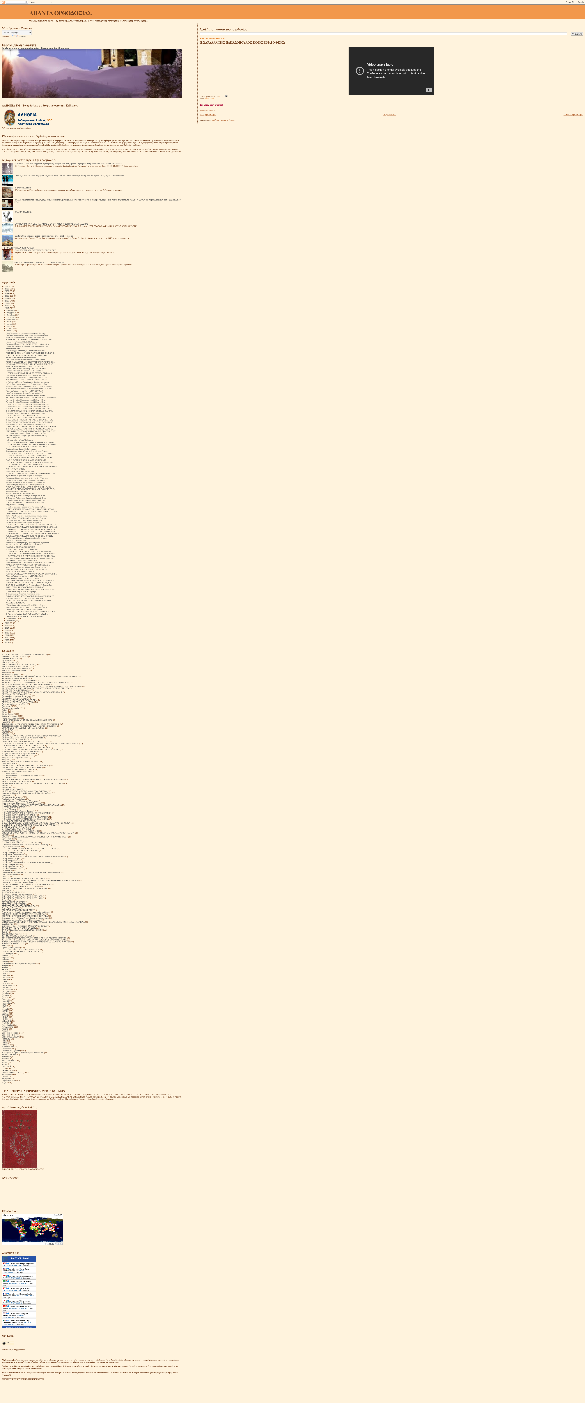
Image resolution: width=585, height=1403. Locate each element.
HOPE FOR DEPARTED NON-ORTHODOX (22, 578)
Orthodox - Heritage (10, 1033)
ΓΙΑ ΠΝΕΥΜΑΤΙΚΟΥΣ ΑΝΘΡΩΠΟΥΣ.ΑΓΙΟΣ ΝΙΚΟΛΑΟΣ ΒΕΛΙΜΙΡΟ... (31, 444)
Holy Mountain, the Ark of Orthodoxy (19, 440)
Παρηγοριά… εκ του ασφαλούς (17, 540)
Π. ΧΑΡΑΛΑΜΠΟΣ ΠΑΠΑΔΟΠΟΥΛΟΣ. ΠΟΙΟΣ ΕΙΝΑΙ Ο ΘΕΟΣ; (242, 42)
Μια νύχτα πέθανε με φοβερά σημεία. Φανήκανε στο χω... (27, 569)
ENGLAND (6, 991)
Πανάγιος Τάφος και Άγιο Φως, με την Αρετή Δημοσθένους (27, 335)
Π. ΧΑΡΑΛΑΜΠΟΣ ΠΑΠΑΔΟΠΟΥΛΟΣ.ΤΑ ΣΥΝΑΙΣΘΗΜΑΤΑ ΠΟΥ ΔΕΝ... (32, 511)
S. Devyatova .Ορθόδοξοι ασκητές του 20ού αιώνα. (23, 1053)
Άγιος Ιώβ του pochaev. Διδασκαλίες (17, 668)
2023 (7, 293)
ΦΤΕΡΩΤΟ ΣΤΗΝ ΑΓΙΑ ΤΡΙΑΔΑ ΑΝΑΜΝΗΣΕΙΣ (20, 950)
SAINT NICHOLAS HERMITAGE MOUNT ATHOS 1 (25, 616)
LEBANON (6, 1021)
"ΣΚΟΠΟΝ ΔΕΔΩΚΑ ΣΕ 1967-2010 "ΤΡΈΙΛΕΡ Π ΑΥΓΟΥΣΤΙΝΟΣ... (30, 362)
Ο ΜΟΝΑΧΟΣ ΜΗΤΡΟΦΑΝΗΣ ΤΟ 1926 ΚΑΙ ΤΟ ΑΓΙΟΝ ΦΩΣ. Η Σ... (31, 612)
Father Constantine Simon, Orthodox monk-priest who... (26, 482)
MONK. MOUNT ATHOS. (15, 469)
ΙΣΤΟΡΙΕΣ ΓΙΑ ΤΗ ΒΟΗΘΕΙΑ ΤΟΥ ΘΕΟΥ (18, 769)
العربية (4, 1083)
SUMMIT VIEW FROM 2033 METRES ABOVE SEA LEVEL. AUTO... (31, 589)
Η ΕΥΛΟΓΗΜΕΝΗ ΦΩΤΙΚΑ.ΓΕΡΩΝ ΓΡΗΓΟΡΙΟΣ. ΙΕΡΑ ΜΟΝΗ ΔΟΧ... (31, 554)
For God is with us (13, 438)
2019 (7, 303)
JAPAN (5, 1015)
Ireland (5, 1009)
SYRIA (4, 1063)
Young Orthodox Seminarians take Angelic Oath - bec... (26, 500)
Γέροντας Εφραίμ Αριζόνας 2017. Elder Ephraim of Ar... (26, 485)
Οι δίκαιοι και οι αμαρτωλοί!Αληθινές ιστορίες (20, 831)
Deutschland (7, 985)
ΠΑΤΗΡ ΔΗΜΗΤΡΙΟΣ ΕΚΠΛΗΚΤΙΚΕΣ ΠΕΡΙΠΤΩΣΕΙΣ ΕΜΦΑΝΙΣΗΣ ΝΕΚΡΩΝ (33, 857)
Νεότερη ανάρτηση (208, 114)
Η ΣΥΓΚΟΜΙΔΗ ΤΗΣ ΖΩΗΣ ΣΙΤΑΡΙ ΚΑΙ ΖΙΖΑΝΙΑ (21, 752)
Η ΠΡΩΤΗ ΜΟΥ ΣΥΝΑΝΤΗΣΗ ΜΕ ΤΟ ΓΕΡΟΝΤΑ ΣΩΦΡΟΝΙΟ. (29, 373)
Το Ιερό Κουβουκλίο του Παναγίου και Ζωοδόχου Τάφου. (27, 516)
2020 (7, 301)
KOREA (5, 1019)
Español (5, 993)
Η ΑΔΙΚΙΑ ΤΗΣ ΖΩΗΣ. (23, 212)
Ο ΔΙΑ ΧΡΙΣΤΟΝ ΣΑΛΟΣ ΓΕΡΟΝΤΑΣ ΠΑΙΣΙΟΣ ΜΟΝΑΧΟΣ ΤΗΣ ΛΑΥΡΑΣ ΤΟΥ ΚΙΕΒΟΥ (36, 823)
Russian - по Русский (11, 1051)
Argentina (6, 958)
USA (4, 1069)
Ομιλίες (5, 835)
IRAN (4, 1007)
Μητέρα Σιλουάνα (9, 809)
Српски (5, 1076)
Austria (5, 962)
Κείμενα (5, 785)
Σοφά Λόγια (6, 900)
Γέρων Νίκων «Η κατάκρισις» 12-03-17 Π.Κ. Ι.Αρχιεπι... (26, 605)
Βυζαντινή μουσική (9, 716)
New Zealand (7, 1027)
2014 (7, 628)
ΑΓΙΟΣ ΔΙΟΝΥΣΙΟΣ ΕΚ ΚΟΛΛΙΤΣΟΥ (16, 666)
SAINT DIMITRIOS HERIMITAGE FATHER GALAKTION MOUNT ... (31, 596)
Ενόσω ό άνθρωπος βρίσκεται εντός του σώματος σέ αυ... (27, 384)
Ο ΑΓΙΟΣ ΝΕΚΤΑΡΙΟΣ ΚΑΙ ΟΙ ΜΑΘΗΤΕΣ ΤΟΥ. (23, 415)
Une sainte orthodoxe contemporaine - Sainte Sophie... (26, 360)
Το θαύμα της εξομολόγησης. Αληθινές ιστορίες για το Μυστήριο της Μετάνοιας (34, 938)
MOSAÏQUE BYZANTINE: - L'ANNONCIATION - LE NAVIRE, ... (29, 487)
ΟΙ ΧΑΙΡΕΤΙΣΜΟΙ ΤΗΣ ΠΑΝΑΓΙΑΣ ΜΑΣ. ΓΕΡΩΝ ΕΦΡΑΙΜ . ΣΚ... (29, 420)
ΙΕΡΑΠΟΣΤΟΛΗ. (8, 763)
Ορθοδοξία (6, 839)
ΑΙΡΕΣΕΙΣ (6, 672)
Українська (6, 1078)
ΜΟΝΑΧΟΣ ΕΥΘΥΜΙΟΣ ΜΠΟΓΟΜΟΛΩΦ (18, 815)
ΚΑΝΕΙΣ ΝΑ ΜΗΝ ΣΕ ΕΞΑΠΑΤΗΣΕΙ (16, 781)
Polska (5, 1043)
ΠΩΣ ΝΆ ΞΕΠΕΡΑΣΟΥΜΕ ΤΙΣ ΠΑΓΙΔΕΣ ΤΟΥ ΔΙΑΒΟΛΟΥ (25, 888)
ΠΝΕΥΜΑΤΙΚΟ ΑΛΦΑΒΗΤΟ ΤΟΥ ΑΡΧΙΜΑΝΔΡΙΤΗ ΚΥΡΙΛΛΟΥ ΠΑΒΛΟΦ (31, 872)
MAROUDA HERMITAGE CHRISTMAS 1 (21, 471)
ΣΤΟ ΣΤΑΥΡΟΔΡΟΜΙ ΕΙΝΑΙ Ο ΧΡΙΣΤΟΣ (18, 910)
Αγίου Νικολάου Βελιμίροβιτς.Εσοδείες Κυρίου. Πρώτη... (26, 395)
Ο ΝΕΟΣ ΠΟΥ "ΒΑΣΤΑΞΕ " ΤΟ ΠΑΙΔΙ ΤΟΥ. (22, 549)
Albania (5, 956)
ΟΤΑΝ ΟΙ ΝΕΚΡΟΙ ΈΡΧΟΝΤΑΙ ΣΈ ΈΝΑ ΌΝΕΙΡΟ (21, 843)
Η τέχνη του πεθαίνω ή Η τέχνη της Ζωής (18, 754)
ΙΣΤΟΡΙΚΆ (6, 777)
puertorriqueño (8, 1047)
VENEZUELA (7, 1070)
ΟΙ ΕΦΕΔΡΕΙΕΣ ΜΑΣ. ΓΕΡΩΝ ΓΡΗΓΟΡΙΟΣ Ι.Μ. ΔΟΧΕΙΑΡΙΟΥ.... (29, 404)
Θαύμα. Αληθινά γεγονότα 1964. (15, 758)
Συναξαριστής (7, 924)
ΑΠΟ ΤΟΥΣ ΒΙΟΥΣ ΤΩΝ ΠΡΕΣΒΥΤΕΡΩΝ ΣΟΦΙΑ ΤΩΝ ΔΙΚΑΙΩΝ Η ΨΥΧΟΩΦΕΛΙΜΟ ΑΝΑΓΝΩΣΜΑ (41, 686)
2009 (7, 640)
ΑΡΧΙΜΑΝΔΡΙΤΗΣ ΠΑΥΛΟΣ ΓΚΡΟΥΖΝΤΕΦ (19, 700)
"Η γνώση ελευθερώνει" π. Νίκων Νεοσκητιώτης (24, 609)
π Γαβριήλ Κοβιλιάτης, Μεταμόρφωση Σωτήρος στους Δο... (27, 382)
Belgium (5, 966)
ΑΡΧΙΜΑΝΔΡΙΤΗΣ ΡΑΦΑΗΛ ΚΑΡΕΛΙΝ (17, 702)
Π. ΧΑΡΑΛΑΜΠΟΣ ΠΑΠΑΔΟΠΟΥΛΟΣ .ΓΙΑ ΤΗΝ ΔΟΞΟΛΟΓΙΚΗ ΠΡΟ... (32, 525)
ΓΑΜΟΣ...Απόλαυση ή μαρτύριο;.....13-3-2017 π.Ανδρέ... (27, 369)
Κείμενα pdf (6, 787)
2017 (7, 308)
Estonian (5, 995)
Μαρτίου (10, 331)
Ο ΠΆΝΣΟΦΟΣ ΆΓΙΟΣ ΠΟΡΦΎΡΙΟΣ (16, 829)
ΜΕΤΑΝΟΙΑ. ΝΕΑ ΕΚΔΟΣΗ (16, 603)
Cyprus (5, 979)
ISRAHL (5, 1011)
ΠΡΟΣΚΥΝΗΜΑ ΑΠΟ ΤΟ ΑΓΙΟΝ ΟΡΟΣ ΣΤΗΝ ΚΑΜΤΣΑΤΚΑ (26, 884)
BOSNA (5, 967)
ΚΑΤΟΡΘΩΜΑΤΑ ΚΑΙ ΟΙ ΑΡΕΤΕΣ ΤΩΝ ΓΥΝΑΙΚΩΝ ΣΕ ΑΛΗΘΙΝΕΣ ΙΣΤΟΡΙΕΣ (32, 783)
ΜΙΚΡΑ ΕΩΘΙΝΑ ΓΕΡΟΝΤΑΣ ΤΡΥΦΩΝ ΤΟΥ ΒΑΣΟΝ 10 (26, 380)
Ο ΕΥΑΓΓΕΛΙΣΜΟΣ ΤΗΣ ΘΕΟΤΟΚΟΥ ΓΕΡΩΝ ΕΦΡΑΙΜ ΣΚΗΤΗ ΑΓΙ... (31, 426)
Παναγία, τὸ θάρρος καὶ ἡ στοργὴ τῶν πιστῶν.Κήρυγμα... (27, 478)
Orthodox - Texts (8, 1035)
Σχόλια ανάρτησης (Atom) (223, 120)
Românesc (6, 1049)
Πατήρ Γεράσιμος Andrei (12, 853)
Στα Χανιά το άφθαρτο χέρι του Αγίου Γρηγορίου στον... (26, 337)
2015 (7, 625)
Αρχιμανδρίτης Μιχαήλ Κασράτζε (15, 698)
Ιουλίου (9, 322)
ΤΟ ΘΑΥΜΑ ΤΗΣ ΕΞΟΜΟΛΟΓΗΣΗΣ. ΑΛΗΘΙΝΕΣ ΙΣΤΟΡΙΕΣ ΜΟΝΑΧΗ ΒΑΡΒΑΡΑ (34, 940)
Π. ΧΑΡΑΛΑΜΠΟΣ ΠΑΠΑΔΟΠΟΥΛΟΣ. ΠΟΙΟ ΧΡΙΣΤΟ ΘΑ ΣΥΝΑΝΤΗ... (32, 531)
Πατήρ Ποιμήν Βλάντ (10, 865)
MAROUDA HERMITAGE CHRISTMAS (20, 547)
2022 (7, 296)
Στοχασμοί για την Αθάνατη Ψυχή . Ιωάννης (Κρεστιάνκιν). (25, 918)
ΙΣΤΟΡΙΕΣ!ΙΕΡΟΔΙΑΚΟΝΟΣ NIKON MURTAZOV (21, 775)
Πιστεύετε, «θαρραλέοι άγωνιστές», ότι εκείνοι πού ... (25, 393)
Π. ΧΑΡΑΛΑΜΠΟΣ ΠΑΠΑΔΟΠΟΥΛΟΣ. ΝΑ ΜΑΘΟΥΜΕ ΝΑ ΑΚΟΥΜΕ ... (32, 529)
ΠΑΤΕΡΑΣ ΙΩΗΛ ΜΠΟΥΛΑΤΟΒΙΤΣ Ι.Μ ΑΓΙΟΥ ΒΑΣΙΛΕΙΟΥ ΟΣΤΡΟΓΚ (29, 849)
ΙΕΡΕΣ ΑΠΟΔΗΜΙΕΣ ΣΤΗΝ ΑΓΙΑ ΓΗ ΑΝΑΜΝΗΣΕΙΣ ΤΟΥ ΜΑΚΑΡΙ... (30, 563)
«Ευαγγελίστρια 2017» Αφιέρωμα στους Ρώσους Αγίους (26, 435)
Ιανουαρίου (11, 621)
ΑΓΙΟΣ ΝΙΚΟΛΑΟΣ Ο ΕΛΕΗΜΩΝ (15, 670)
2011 (7, 635)
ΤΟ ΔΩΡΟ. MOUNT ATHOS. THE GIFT (20, 572)
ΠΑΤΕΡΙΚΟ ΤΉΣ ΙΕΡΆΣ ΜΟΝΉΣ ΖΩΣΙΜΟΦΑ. (20, 851)
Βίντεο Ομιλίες (210, 98)
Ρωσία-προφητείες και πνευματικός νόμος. (21, 493)
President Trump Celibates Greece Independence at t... (26, 413)
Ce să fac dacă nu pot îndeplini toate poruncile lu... (24, 520)
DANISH (5, 983)
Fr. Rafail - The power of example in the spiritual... (24, 522)
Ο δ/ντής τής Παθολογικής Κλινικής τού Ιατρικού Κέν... (26, 498)
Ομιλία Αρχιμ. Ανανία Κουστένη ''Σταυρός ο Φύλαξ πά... (26, 496)
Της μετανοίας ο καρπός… (15, 505)
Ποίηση (5, 876)
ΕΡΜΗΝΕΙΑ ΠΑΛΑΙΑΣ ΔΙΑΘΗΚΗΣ (15, 740)
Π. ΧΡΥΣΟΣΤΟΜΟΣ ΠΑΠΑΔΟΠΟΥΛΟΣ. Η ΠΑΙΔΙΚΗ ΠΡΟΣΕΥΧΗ (30, 509)
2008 (7, 643)
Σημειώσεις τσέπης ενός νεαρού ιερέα (17, 894)
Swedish (5, 1059)
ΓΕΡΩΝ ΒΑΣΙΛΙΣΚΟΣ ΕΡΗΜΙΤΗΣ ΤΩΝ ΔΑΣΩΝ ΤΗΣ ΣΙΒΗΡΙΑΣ (27, 720)
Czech (4, 981)
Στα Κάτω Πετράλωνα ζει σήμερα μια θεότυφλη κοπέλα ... (27, 567)
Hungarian (6, 1003)
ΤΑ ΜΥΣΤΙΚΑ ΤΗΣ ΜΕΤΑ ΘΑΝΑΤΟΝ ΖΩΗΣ (19, 928)
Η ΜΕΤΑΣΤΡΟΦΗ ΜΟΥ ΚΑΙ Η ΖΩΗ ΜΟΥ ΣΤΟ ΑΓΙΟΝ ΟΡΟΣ (26, 748)
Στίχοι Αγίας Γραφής (10, 908)
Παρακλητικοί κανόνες (11, 847)
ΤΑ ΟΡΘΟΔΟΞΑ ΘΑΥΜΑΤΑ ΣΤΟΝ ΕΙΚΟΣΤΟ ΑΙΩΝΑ (22, 930)
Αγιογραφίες (7, 661)
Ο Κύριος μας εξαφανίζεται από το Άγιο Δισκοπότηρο (25, 502)
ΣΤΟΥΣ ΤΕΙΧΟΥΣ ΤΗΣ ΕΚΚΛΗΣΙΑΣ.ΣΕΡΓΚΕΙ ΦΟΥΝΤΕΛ (25, 916)
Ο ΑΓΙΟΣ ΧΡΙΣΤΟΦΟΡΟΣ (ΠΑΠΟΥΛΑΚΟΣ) (19, 821)
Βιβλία (4, 710)
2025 (7, 289)
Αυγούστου (10, 319)
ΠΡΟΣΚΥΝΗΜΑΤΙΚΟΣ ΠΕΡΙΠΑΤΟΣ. (19, 513)
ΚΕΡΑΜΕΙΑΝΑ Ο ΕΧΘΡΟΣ (12, 789)
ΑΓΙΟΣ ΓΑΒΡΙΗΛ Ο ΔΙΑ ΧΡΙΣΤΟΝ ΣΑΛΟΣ (18, 664)
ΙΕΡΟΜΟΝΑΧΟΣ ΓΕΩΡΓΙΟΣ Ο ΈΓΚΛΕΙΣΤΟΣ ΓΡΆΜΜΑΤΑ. (25, 765)
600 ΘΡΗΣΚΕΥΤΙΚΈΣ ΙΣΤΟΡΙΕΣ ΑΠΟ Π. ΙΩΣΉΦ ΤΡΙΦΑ (24, 655)
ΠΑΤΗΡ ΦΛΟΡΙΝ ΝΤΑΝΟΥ (13, 868)
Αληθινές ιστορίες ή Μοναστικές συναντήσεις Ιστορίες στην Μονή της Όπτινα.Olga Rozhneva (39, 676)
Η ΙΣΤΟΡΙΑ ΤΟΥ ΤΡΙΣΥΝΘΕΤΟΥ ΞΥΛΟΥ (18, 248)
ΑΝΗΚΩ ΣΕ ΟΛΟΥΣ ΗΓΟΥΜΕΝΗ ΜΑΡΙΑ (18, 680)
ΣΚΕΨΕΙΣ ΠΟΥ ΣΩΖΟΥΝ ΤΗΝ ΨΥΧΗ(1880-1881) (22, 898)
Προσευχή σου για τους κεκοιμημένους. (18, 882)
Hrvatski (5, 1001)
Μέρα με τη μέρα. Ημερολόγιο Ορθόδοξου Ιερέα (21, 803)
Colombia (6, 977)
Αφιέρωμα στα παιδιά (10, 708)
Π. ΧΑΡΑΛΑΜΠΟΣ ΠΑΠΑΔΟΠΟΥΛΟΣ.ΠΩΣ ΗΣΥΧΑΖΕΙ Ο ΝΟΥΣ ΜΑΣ (31, 527)
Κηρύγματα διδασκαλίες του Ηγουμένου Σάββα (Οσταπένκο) (26, 793)
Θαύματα (5, 760)
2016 (7, 623)
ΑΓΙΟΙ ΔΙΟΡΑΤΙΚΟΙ (9, 662)
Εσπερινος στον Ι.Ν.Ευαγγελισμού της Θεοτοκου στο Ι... (26, 424)
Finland (5, 997)
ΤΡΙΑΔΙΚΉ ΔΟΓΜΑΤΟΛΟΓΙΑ (13, 944)
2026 (7, 286)
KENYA (5, 1017)
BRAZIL (5, 969)
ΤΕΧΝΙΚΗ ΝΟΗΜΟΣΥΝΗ (12, 934)
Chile (4, 973)
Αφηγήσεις (6, 706)
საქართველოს (8, 1080)
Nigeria (5, 1029)
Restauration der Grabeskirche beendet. (21, 449)
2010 (7, 638)
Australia (5, 960)
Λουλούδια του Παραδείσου (13, 799)
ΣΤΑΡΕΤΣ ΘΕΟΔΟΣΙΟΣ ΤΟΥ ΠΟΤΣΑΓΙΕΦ (19, 906)
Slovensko (6, 1057)
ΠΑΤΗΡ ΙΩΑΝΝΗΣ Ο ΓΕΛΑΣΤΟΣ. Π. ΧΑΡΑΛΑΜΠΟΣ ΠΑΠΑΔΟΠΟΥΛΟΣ (32, 534)
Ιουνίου (9, 324)
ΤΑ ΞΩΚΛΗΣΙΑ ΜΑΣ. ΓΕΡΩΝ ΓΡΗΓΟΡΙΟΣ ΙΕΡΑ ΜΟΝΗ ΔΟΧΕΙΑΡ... (30, 558)
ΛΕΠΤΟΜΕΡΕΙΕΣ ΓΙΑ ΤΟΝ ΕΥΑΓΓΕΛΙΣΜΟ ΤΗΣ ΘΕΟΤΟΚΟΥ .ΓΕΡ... (31, 431)
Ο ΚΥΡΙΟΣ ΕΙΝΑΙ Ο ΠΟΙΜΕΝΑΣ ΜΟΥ (17, 827)
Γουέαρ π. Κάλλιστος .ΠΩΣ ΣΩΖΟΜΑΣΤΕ (21, 342)
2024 (7, 291)
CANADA (6, 971)
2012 (7, 633)
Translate (22, 36)
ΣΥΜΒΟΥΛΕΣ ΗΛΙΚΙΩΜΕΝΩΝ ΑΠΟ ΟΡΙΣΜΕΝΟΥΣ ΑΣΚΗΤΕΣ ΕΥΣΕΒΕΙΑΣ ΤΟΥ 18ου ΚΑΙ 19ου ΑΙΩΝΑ (43, 922)
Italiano (5, 1013)
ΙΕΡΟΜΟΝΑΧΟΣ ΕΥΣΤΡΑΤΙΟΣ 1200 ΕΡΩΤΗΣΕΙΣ (22, 767)
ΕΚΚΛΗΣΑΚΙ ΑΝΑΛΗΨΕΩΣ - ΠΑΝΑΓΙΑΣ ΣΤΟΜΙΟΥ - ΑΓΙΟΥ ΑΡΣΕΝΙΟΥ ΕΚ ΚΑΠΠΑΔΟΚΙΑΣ (51, 224)
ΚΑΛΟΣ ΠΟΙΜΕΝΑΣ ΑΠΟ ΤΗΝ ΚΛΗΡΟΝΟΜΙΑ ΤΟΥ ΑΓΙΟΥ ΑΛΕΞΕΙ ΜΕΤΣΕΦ (33, 779)
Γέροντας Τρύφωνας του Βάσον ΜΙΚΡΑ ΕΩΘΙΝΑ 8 (24, 576)
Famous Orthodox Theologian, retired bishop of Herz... (26, 400)
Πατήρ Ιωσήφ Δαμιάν (10, 861)
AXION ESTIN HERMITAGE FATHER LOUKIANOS (25, 587)
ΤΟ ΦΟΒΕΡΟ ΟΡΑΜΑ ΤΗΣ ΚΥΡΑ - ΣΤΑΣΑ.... (22, 560)
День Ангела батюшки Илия (16, 491)
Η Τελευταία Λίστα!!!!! (22, 188)
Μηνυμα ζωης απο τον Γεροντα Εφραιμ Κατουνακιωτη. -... (27, 480)
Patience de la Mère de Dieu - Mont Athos (21, 357)
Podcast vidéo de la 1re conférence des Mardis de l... (25, 371)
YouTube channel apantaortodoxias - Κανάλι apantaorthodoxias (35, 48)
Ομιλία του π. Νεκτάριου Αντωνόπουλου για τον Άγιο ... (26, 375)
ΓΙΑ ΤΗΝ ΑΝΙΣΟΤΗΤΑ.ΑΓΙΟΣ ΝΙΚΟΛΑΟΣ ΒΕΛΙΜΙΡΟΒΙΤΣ (27, 456)
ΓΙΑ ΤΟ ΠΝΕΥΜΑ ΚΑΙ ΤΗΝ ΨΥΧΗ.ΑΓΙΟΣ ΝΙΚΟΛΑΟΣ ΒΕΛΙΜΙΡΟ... (30, 442)
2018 (7, 306)
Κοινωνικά (6, 795)
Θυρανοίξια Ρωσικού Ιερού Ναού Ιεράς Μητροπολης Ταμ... (27, 346)
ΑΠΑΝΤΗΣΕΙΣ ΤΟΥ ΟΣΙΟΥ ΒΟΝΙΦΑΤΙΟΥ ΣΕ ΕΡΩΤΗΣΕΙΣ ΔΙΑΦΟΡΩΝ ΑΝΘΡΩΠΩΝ (35, 682)
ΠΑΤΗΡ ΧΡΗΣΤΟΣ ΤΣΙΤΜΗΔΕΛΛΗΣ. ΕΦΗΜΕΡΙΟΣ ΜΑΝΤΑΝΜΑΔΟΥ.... (32, 467)
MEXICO (5, 1023)
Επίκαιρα (5, 734)
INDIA (4, 1005)
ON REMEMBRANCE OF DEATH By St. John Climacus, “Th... (29, 583)
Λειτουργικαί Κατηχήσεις (12, 797)
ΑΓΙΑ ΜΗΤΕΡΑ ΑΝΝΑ (10, 659)
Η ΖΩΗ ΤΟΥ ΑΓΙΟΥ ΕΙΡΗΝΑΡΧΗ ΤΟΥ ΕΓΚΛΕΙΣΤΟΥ (23, 746)
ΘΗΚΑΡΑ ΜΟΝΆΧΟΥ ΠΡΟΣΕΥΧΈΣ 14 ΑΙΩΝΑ (20, 762)
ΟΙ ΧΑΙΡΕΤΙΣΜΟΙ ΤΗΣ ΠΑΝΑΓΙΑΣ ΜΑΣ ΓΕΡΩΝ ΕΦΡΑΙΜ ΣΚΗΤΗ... (30, 422)
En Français (7, 989)
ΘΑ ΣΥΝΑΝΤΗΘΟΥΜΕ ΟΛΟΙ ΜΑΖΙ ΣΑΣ (18, 756)
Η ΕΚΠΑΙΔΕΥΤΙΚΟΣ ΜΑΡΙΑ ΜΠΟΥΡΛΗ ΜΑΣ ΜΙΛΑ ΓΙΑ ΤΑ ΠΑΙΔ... (30, 389)
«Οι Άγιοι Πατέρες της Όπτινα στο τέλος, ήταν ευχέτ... (25, 598)
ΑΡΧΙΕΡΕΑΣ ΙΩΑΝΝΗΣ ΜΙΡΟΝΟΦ (16, 690)
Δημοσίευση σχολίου (207, 110)
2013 (7, 630)
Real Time (18, 1327)
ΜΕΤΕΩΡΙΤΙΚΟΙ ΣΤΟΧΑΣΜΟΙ (13, 807)
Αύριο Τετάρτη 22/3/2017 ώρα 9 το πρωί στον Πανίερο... (26, 518)
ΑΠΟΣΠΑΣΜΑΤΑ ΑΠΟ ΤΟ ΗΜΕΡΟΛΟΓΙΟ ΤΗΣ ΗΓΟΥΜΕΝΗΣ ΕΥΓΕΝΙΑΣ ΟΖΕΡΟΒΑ (35, 688)
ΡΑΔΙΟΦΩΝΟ (7, 890)
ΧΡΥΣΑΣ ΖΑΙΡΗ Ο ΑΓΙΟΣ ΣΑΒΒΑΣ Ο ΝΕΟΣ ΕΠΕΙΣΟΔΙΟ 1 (28, 565)
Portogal (5, 1045)
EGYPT (5, 987)
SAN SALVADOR (9, 1055)
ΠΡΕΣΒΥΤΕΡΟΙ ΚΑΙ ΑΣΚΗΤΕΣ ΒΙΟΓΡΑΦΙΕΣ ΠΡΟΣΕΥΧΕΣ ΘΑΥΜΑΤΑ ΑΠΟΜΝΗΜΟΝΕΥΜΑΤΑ (40, 880)
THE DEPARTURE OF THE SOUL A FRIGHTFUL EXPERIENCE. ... (31, 580)
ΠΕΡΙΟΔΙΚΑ (7, 870)
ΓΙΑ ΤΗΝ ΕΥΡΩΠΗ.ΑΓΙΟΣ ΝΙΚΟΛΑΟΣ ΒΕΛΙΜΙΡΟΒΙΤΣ (26, 460)
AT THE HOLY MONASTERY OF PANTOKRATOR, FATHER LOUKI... (32, 398)
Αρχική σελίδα (389, 114)
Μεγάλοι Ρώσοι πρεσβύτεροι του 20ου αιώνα (20, 801)
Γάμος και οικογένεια (10, 718)
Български (6, 1074)
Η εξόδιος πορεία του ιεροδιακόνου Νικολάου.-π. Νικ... (26, 507)
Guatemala (6, 999)
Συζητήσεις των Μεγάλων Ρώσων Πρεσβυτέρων (21, 920)
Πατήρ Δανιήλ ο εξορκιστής (13, 855)
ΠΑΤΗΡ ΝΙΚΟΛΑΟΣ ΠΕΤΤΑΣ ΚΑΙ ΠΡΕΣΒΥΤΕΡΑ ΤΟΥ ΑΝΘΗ (26, 863)
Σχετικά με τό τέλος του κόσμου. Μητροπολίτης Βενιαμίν (25, 926)
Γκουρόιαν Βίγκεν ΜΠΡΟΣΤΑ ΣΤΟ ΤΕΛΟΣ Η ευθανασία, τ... (28, 344)
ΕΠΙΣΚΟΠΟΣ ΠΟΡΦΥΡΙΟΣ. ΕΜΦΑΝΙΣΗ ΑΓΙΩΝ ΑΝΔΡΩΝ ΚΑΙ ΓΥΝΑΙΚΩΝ (31, 736)
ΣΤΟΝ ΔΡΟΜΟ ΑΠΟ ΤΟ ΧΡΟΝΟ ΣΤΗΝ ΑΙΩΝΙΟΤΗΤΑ (23, 914)
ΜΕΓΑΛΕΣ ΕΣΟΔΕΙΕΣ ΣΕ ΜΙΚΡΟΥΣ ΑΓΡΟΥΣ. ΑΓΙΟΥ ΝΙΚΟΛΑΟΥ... (31, 386)
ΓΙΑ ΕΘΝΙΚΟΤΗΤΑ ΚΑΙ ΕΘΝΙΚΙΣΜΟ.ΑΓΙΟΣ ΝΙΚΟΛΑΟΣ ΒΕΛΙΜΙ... (30, 462)
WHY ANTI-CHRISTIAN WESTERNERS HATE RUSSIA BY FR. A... (30, 489)
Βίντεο (4, 712)
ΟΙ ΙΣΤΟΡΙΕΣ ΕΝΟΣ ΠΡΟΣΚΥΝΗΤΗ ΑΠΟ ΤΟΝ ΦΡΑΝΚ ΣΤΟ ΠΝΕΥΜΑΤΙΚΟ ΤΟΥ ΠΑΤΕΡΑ (38, 833)
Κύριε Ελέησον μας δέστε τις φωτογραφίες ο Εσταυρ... (26, 333)
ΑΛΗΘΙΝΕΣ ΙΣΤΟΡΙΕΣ (11, 674)
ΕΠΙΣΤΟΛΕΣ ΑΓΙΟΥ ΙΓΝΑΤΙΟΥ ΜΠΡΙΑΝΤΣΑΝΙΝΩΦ (22, 738)
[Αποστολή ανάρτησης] (225, 96)
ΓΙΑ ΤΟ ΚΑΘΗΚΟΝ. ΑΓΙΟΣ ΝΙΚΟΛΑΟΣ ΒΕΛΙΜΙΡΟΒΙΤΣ (26, 447)
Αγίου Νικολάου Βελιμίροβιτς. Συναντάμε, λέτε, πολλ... (26, 366)
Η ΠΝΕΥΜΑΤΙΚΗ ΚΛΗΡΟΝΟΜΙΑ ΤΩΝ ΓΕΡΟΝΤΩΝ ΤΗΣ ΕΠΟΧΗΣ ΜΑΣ (30, 750)
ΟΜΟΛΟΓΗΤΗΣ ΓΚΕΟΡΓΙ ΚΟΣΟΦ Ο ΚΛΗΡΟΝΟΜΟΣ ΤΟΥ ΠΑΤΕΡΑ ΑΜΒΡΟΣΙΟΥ (35, 837)
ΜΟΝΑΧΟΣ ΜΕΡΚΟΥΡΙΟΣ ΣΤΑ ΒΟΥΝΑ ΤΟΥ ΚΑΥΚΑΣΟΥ (25, 817)
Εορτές (5, 732)
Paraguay (6, 1039)
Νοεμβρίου (11, 313)
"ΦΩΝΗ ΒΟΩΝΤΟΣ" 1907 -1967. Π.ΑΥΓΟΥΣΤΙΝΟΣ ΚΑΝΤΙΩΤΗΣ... (30, 353)
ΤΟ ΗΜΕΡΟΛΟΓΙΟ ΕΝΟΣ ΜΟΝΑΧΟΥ (17, 936)
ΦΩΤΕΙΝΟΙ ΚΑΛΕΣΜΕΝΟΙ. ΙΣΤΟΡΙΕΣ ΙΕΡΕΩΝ (20, 952)
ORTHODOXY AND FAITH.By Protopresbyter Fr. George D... (29, 585)
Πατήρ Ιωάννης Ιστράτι (11, 859)
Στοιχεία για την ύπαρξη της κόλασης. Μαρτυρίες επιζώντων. (26, 912)
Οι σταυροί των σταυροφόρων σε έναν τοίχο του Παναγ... (27, 451)
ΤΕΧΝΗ (5, 932)
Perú (4, 1041)
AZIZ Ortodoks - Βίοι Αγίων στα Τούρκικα (18, 964)
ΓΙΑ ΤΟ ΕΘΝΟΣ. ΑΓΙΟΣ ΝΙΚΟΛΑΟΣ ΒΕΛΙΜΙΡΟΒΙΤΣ (25, 464)
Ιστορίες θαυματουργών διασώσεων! (17, 771)
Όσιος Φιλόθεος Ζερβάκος (12, 841)
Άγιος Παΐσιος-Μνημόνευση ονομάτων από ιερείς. (24, 476)
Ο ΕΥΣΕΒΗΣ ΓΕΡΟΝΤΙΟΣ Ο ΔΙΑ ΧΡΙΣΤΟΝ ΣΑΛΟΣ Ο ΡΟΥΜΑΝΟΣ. (28, 825)
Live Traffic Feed (19, 1258)
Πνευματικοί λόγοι (9, 874)
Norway (5, 1031)
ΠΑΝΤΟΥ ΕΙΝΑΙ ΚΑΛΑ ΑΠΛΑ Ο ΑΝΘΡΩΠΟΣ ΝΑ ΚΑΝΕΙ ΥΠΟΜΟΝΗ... (31, 574)
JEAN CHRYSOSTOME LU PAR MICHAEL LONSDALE (26, 355)
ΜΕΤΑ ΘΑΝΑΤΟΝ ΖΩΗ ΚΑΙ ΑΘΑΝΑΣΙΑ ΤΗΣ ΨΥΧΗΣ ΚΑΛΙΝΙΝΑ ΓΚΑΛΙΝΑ (31, 805)
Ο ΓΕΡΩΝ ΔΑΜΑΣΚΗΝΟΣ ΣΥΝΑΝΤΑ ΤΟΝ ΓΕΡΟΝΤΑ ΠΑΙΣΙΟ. (39, 262)
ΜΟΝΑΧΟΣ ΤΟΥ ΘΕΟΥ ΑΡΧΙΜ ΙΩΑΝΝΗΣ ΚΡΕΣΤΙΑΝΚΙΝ (25, 819)
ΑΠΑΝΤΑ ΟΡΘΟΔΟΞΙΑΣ (60, 12)
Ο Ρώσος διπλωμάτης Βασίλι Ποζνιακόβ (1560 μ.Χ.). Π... (27, 614)
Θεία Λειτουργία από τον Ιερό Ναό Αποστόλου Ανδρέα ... (26, 351)
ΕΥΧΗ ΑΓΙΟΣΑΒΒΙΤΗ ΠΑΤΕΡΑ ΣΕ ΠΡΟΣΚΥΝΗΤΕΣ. (35, 250)
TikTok (4, 1065)
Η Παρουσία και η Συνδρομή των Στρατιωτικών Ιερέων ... (27, 433)
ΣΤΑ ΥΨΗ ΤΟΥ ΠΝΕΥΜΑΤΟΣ (13, 902)
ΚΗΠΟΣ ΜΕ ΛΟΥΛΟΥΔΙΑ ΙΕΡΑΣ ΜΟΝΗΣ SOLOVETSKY (24, 791)
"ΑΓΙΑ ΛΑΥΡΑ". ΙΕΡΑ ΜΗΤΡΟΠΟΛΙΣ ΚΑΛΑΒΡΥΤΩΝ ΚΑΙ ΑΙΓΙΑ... (29, 600)
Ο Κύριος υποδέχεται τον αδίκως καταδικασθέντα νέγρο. (26, 538)
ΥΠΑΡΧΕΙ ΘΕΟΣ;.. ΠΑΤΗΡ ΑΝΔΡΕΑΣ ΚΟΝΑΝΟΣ (24, 545)
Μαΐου (9, 326)
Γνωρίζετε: (6, 722)
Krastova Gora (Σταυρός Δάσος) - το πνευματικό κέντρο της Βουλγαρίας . (44, 236)
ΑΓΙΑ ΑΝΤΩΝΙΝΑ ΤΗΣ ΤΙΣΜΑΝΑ (15, 657)
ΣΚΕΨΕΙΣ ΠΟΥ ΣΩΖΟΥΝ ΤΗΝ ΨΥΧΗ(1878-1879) (22, 896)
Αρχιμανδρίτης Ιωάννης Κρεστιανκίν (16, 696)
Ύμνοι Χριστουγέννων (11, 948)
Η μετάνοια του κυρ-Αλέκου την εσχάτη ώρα (22, 592)
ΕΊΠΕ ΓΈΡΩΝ (7, 730)
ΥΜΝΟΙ (5, 946)
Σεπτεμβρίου (11, 317)
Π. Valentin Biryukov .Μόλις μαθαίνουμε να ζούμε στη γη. (25, 845)
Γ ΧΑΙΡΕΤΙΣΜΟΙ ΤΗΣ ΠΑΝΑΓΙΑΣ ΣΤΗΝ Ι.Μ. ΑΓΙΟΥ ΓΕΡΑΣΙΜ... (29, 551)
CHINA (5, 975)
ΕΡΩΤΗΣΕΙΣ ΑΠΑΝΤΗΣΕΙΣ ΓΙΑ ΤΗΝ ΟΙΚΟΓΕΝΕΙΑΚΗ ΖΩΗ (25, 742)
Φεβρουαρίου (12, 618)
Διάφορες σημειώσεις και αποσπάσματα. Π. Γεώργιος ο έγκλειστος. (29, 726)
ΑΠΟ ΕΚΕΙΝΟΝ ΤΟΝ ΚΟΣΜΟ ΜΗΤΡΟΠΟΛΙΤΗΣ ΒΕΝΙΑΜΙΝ (26, 684)
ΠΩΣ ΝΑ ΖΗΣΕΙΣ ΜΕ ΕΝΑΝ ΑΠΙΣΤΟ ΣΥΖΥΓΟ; (20, 886)
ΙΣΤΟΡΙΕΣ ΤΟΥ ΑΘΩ (10, 773)
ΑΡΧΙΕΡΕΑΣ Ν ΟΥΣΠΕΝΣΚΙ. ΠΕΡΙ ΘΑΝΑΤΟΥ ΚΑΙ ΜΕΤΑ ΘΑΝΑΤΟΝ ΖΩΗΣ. (32, 692)
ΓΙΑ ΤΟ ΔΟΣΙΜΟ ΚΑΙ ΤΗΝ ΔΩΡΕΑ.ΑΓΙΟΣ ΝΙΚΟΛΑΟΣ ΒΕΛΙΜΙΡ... (30, 453)
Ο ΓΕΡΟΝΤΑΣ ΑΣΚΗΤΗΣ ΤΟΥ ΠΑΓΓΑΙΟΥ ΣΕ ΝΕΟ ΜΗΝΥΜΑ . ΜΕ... (31, 473)
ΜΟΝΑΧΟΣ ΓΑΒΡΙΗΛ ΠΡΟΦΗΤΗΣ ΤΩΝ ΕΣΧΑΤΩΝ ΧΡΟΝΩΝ (26, 813)
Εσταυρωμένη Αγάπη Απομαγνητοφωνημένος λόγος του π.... (28, 543)
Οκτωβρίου (11, 315)
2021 (7, 298)
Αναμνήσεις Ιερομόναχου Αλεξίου (15, 678)
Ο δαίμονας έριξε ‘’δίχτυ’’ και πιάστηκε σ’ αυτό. (23, 594)
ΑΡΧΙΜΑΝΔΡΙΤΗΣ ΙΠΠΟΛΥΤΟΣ (14, 694)
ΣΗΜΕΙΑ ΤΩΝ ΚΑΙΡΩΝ (11, 892)
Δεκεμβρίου (10, 310)
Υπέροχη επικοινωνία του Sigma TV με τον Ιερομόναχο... (27, 607)
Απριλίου (9, 328)
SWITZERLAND (8, 1061)
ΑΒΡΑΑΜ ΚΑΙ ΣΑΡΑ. (13, 348)
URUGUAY (6, 1067)
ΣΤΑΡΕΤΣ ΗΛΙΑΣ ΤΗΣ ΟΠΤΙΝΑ (14, 904)
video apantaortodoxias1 (12, 1072)
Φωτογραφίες (7, 954)
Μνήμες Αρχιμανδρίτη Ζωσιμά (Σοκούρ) (18, 811)
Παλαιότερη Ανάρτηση (573, 114)
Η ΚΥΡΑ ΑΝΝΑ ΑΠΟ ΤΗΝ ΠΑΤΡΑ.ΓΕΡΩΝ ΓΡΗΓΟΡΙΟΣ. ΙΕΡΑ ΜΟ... (30, 556)
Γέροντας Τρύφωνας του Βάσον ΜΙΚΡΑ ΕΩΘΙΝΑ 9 (24, 391)
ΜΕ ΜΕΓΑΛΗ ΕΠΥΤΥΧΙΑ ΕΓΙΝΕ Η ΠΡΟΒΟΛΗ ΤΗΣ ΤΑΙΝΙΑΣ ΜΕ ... (30, 364)
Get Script (9, 1327)
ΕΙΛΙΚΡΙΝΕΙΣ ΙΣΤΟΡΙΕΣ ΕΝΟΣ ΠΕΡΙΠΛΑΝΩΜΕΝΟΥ (23, 728)
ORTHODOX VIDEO (10, 1037)
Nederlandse (7, 1025)
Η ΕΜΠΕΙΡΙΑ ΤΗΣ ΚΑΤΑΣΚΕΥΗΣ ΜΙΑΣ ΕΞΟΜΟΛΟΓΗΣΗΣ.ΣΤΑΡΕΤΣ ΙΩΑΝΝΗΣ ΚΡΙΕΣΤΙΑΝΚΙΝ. (40, 744)
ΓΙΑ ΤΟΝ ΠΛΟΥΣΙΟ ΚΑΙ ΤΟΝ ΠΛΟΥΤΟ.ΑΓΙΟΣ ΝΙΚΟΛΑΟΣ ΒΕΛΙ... (30, 458)
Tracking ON (27, 1327)
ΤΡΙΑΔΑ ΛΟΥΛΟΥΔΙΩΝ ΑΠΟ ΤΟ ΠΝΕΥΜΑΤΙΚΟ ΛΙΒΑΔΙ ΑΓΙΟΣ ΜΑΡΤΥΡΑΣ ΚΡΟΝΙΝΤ (36, 942)
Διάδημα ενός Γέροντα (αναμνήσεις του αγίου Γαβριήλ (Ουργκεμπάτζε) (31, 724)
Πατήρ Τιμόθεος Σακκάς (12, 866)
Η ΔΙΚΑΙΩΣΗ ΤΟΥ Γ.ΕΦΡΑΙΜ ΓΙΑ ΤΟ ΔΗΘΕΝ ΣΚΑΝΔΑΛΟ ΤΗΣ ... (30, 340)
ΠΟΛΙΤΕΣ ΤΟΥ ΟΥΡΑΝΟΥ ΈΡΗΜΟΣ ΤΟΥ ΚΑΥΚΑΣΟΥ (24, 878)
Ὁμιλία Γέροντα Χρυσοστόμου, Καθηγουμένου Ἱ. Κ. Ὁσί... (27, 377)
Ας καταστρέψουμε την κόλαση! (15, 704)
